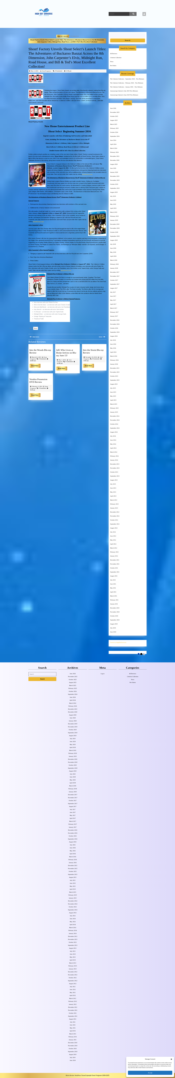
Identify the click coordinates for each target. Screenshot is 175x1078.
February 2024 (114, 152)
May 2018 (113, 252)
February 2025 (114, 128)
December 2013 (114, 464)
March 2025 (113, 124)
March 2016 (113, 356)
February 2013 (114, 504)
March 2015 (113, 404)
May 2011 (113, 588)
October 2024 (114, 132)
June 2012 (113, 536)
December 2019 (114, 176)
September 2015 (114, 380)
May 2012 (113, 540)
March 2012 (113, 548)
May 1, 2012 (62, 360)
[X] (141, 654)
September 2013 (114, 476)
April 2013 (113, 496)
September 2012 (114, 524)
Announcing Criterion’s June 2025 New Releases (124, 95)
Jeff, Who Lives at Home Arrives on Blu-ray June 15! (66, 353)
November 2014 (114, 420)
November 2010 (114, 612)
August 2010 (114, 624)
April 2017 (113, 304)
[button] (171, 1059)
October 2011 (114, 568)
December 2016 (114, 320)
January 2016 (114, 364)
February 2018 (114, 264)
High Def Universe (62, 36)
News (35, 328)
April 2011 (113, 592)
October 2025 (114, 116)
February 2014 (114, 456)
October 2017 (114, 280)
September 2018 (114, 236)
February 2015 (114, 408)
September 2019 (114, 188)
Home (51, 14)
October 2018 (114, 232)
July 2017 (113, 292)
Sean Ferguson (46, 71)
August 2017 (114, 288)
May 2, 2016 (34, 71)
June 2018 (113, 248)
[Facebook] (139, 654)
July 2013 (113, 484)
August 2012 (114, 528)
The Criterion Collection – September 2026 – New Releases (127, 79)
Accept (150, 1073)
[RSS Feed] (144, 654)
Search (127, 40)
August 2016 (114, 336)
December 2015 (114, 368)
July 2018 (113, 244)
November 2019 (114, 180)
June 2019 (113, 200)
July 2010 (113, 628)
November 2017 (114, 276)
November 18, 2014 (91, 357)
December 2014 (114, 416)
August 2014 (114, 432)
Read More (35, 365)
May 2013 (113, 492)
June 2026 (113, 108)
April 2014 (113, 448)
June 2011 (113, 584)
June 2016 (113, 344)
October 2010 (114, 616)
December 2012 (114, 512)
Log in (102, 673)
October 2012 (114, 520)
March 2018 (113, 260)
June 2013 (113, 488)
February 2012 (114, 552)
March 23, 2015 (36, 357)
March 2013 (113, 500)
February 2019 (114, 216)
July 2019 (113, 196)
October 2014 (114, 424)
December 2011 (114, 560)
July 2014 (113, 436)
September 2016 (114, 332)
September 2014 (114, 428)
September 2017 (114, 284)
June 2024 (113, 140)
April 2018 (113, 256)
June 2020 (113, 168)
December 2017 (114, 272)
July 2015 (113, 388)
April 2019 (113, 208)
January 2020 (114, 172)
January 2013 (114, 508)
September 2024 (114, 136)
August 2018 (114, 240)
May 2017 (113, 300)
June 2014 (113, 440)
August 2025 (114, 120)
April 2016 (113, 352)
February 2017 (114, 312)
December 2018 (114, 224)
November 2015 (114, 372)
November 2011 (114, 564)
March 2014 (113, 452)
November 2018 (114, 228)
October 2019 (114, 184)
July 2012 (113, 532)
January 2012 (114, 556)
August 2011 (113, 576)
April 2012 (113, 544)
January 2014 (114, 460)
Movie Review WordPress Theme (75, 1075)
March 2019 (113, 212)
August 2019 (114, 192)
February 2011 (114, 600)
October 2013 (114, 472)
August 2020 (114, 164)
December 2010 (114, 608)
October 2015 (114, 376)
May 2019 (113, 204)
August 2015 (114, 384)
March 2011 (113, 596)
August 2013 (114, 480)
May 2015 (113, 396)
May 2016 (113, 348)
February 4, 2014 (37, 386)
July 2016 (113, 340)
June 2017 (113, 296)
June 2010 (113, 632)
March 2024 (113, 148)
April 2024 (113, 144)
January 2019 (114, 220)
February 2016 (114, 360)
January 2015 (114, 412)
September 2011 (114, 572)
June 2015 (113, 392)
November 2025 (114, 112)
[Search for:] (119, 14)
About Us (63, 14)
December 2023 (114, 156)
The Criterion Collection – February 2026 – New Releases (126, 83)
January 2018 (114, 268)
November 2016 (114, 324)
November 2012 (114, 516)
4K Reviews (113, 53)
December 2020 (114, 160)
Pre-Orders (113, 65)
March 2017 (113, 308)
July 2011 (113, 580)
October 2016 (114, 328)
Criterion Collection (115, 57)
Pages (56, 14)
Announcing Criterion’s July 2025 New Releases (124, 91)
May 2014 (113, 444)
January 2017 (114, 316)
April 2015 (113, 400)
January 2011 (114, 604)
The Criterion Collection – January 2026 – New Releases (126, 87)
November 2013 (114, 468)
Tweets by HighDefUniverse (118, 642)
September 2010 (114, 620)
